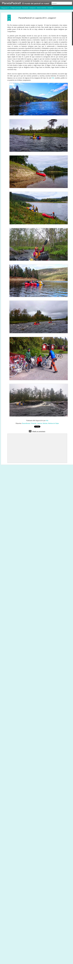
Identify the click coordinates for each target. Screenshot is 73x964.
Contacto (50, 8)
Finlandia (33, 423)
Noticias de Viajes (53, 423)
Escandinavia (26, 423)
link (53, 78)
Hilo (47, 420)
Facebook (25, 8)
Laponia (39, 423)
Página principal (16, 8)
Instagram (33, 8)
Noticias (45, 423)
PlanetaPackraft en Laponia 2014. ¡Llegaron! (37, 17)
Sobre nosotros (41, 8)
